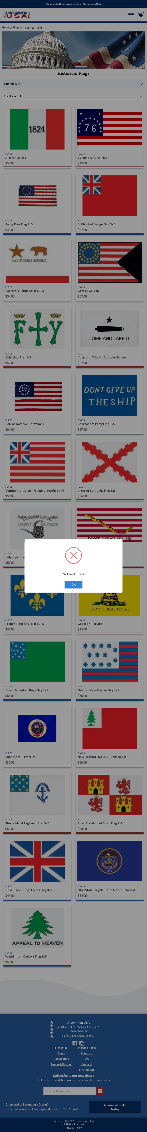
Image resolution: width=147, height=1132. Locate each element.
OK (73, 584)
